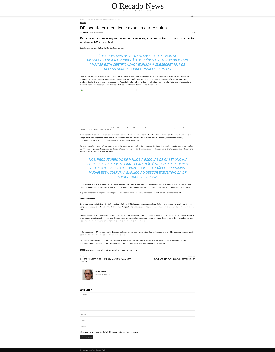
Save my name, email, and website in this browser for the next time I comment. (110, 332)
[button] (192, 17)
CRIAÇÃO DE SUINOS (110, 250)
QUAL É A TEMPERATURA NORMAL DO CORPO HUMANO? (174, 259)
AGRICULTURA (90, 250)
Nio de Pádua (84, 32)
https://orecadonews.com (102, 274)
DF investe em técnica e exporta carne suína (123, 27)
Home (82, 19)
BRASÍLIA (99, 250)
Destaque (89, 19)
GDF (136, 250)
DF (118, 250)
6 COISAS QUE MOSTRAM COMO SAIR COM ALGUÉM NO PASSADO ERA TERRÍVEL (105, 260)
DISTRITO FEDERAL (127, 250)
